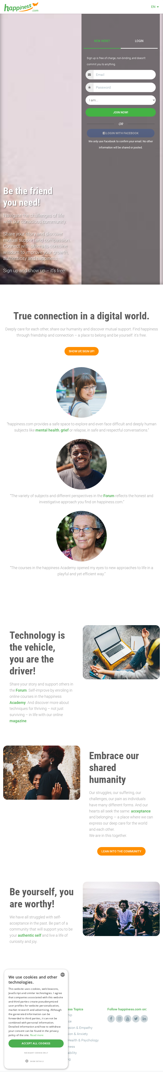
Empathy (86, 1028)
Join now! (120, 112)
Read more (37, 1035)
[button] (36, 1061)
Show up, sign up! (81, 351)
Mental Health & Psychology (77, 1040)
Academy (18, 702)
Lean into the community (121, 851)
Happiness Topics (69, 1009)
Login (139, 41)
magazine (18, 721)
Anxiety (82, 1034)
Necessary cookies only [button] (36, 1053)
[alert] (36, 1019)
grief (65, 430)
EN (153, 7)
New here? (102, 41)
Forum (108, 495)
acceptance (141, 811)
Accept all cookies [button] (36, 1043)
